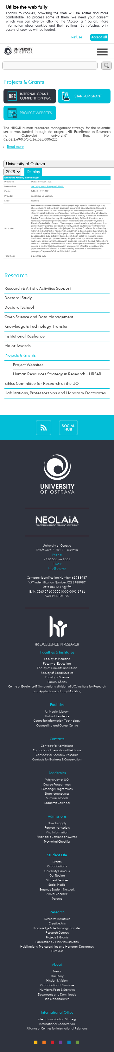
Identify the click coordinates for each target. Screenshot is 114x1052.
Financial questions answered (57, 837)
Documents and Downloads (57, 994)
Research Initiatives (57, 919)
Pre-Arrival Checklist (57, 841)
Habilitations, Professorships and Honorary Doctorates (55, 393)
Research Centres (57, 932)
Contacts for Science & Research (57, 755)
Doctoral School (19, 308)
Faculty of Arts (57, 682)
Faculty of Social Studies (57, 673)
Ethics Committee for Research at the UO (41, 384)
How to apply (57, 823)
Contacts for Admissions (57, 746)
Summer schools (57, 798)
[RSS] (43, 427)
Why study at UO (57, 780)
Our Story (57, 976)
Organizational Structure (57, 985)
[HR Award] (57, 630)
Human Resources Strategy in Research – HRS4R (57, 374)
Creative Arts (57, 923)
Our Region (57, 875)
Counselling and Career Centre (57, 725)
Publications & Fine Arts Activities (57, 942)
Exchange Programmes (57, 789)
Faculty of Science (57, 677)
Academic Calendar (57, 803)
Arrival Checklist (57, 894)
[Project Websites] (29, 113)
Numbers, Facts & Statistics (57, 990)
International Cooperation (57, 1024)
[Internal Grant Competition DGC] (29, 96)
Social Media (57, 885)
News (57, 971)
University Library (57, 711)
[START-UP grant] (84, 96)
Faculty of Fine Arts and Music (57, 668)
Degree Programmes (57, 784)
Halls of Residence (57, 716)
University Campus (57, 871)
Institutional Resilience (24, 336)
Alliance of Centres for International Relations (57, 1028)
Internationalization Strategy (57, 1019)
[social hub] (68, 427)
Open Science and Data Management (38, 317)
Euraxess (57, 951)
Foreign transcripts (57, 827)
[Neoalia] (57, 521)
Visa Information (57, 832)
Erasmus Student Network (57, 889)
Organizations (57, 866)
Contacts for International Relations (57, 750)
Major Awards (17, 346)
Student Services (57, 880)
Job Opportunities (57, 999)
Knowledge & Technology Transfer (36, 327)
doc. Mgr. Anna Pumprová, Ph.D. (47, 187)
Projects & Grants (20, 355)
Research (16, 276)
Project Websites (28, 365)
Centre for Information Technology (57, 721)
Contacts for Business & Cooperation (57, 759)
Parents (57, 898)
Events (57, 862)
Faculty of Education (57, 663)
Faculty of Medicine (57, 659)
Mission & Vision (57, 980)
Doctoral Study (18, 298)
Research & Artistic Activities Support (37, 288)
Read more (15, 146)
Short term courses (57, 793)
